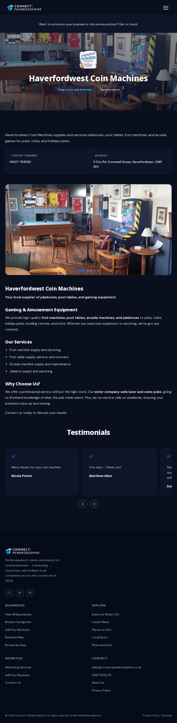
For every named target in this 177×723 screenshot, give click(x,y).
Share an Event (102, 645)
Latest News (100, 622)
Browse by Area (15, 645)
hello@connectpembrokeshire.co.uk (116, 667)
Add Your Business (17, 630)
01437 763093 (20, 162)
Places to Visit (101, 630)
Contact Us (13, 683)
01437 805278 (101, 675)
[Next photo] (162, 229)
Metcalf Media (81, 715)
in (20, 593)
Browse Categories (18, 622)
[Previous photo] (14, 229)
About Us (98, 683)
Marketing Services (18, 667)
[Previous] (82, 504)
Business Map (14, 637)
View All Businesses (18, 614)
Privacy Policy (101, 690)
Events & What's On (105, 614)
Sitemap (166, 715)
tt (30, 593)
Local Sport (99, 637)
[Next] (94, 504)
